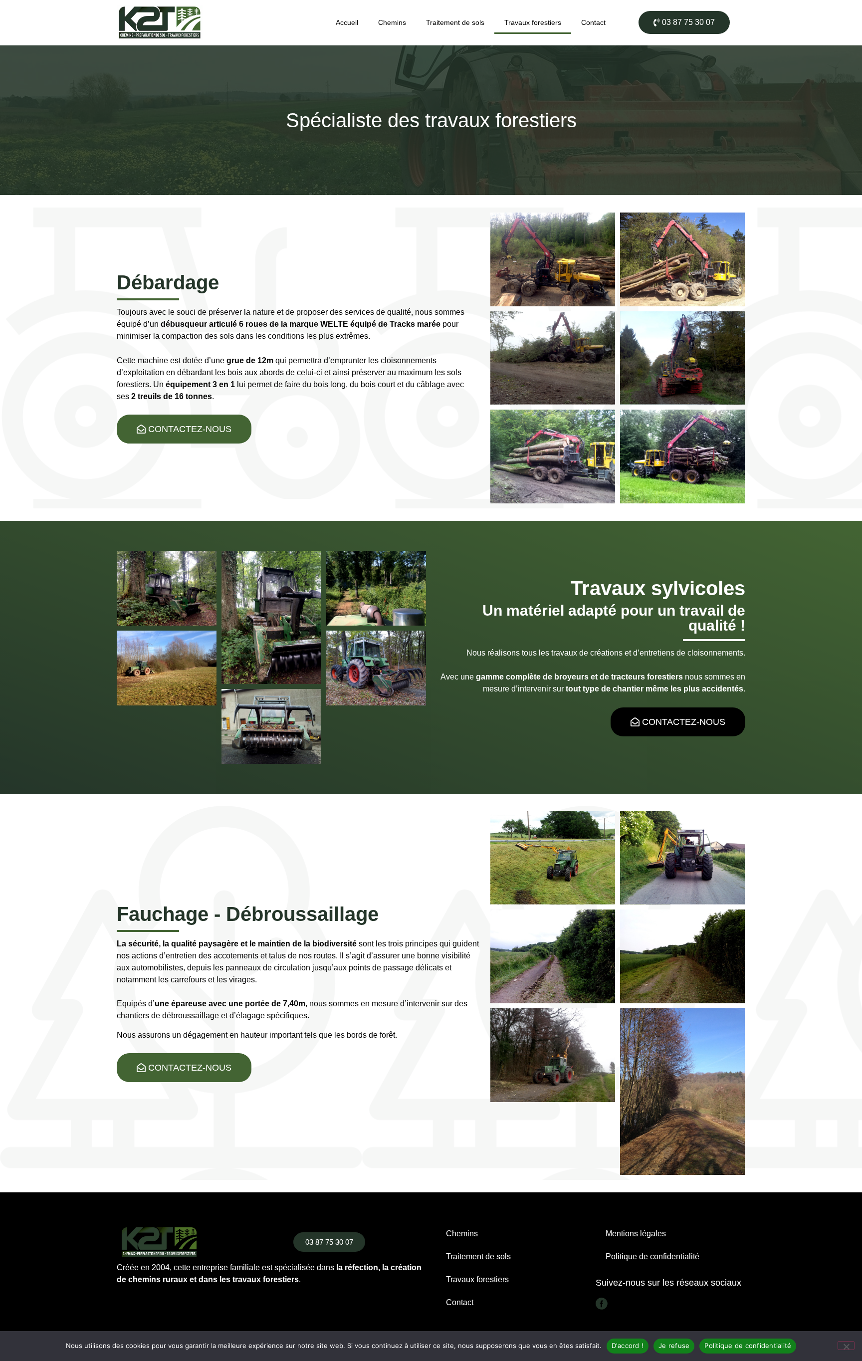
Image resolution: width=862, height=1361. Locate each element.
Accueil (347, 22)
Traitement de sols (455, 22)
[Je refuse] (846, 1345)
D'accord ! (628, 1346)
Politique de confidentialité (652, 1256)
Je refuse (673, 1346)
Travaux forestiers (532, 22)
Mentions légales (636, 1233)
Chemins (392, 22)
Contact (593, 22)
